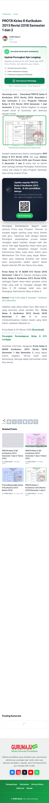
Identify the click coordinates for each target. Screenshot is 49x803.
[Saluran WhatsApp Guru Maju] (36, 772)
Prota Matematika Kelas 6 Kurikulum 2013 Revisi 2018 (12, 487)
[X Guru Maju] (24, 772)
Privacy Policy (37, 784)
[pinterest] (30, 421)
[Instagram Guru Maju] (18, 772)
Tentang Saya (11, 784)
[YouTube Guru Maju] (30, 772)
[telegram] (25, 421)
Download (38, 329)
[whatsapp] (19, 421)
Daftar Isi (20, 788)
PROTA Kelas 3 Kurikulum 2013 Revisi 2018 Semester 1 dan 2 (35, 487)
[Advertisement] (24, 391)
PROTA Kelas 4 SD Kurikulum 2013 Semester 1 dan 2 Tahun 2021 (12, 454)
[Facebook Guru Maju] (12, 772)
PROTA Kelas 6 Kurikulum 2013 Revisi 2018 (24, 148)
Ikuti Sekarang (24, 216)
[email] (35, 421)
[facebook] (9, 421)
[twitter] (14, 421)
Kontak (30, 788)
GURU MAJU (17, 799)
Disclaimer (24, 784)
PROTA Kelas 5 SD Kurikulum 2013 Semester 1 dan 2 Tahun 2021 (36, 454)
